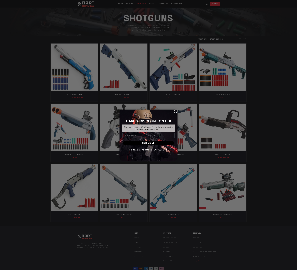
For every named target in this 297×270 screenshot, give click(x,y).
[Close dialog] (174, 112)
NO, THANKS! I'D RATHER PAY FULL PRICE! (148, 150)
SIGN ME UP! (149, 143)
